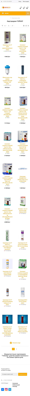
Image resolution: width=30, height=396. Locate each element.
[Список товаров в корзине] (27, 8)
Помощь (15, 386)
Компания (15, 383)
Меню (6, 13)
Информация (16, 384)
